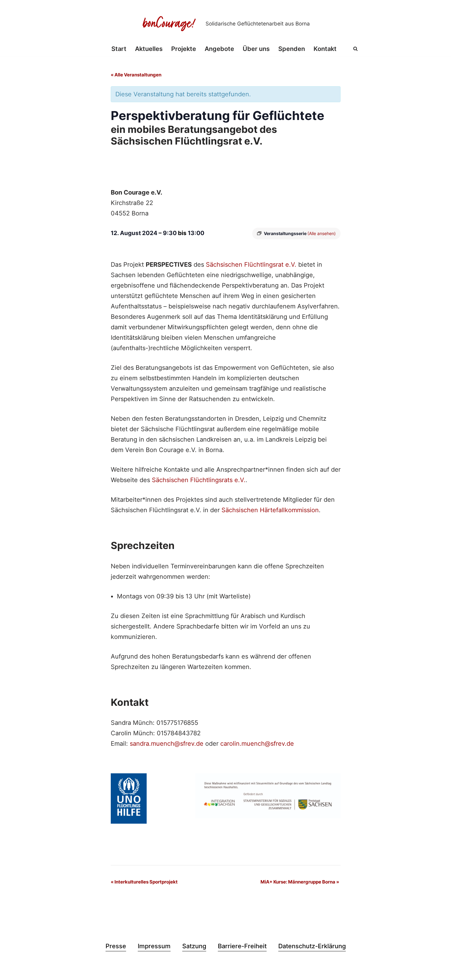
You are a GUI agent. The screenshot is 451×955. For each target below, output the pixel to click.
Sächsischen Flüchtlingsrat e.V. (251, 264)
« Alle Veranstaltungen (136, 75)
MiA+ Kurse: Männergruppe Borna (299, 882)
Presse (116, 946)
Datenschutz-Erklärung (312, 946)
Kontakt (325, 48)
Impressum (154, 946)
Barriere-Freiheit (242, 946)
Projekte (183, 48)
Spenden (291, 48)
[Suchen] (355, 48)
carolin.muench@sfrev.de (257, 743)
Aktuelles (149, 48)
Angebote (219, 48)
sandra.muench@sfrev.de (166, 743)
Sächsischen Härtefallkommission (270, 510)
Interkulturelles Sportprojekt (144, 882)
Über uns (256, 48)
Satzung (194, 946)
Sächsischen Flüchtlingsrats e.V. (198, 480)
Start (118, 48)
